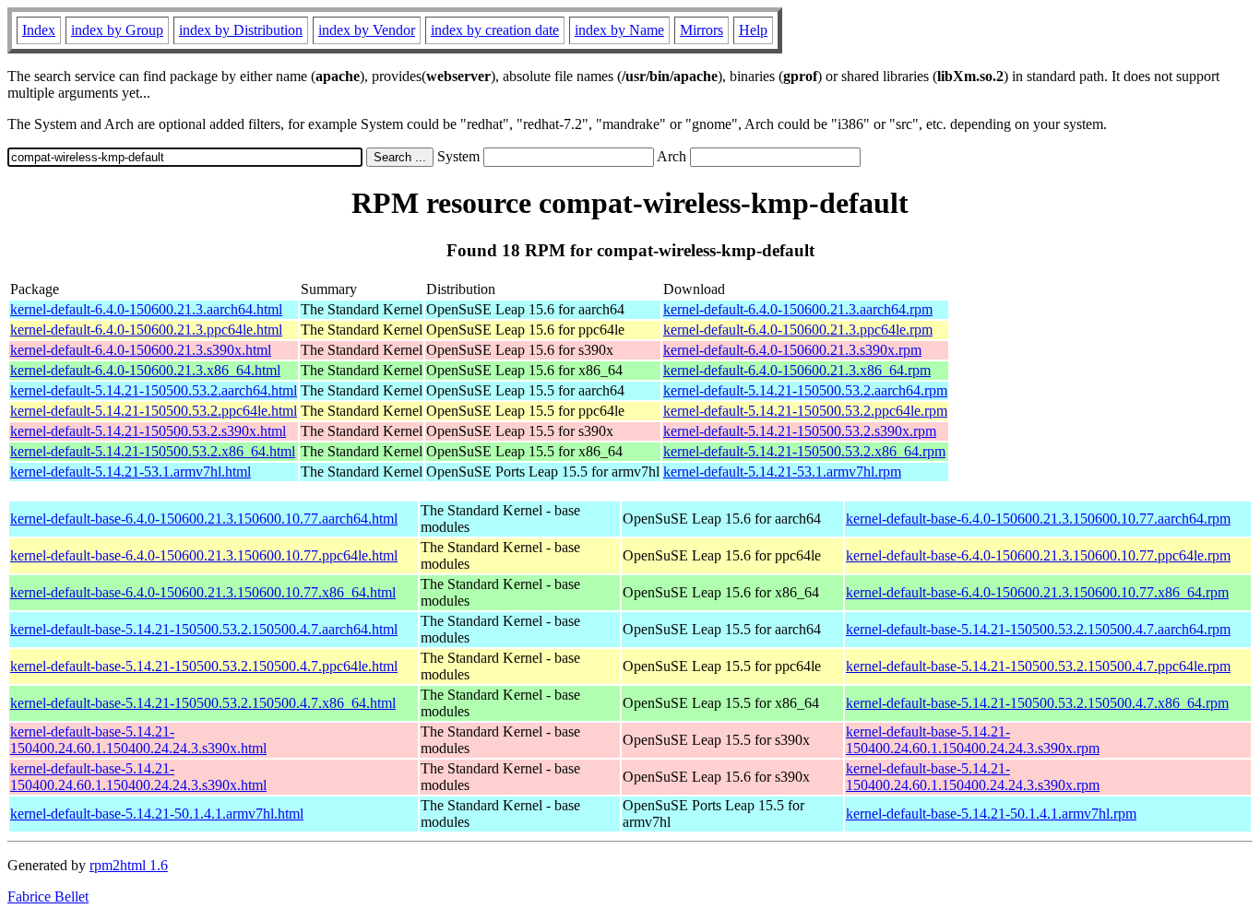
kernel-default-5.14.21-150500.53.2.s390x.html (148, 431)
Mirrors (701, 30)
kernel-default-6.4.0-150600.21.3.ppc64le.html (146, 329)
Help (753, 30)
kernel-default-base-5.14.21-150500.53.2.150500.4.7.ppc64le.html (204, 666)
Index (38, 30)
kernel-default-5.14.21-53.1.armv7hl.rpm (782, 471)
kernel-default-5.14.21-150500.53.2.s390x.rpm (799, 431)
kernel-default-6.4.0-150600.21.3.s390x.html (140, 350)
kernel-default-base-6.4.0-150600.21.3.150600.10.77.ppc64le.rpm (1038, 555)
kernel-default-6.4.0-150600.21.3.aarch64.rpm (798, 309)
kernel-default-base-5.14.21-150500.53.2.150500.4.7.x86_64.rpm (1037, 703)
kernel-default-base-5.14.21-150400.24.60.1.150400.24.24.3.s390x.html (138, 740)
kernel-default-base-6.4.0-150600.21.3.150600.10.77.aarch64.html (204, 518)
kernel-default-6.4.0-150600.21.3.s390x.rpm (792, 350)
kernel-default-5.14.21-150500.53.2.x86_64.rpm (804, 451)
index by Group (117, 30)
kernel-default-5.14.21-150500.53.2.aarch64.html (153, 390)
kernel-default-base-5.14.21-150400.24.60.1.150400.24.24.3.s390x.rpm (973, 740)
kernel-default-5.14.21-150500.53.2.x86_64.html (152, 451)
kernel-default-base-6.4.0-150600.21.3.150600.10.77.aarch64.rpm (1038, 518)
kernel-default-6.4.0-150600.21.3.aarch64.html (146, 309)
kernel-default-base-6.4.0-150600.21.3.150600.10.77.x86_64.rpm (1037, 592)
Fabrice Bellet (48, 896)
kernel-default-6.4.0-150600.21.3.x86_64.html (145, 370)
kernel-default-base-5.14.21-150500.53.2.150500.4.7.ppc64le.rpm (1038, 666)
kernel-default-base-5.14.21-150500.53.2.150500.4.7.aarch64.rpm (1038, 629)
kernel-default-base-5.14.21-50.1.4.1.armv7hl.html (156, 813)
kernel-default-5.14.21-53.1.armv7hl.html (130, 471)
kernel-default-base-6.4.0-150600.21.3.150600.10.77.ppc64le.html (204, 555)
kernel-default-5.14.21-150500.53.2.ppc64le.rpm (805, 411)
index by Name (619, 30)
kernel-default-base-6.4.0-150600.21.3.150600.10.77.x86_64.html (203, 592)
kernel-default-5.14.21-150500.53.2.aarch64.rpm (805, 390)
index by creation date (495, 30)
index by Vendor (366, 30)
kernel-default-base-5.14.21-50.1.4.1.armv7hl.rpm (991, 813)
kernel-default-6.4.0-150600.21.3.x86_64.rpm (797, 370)
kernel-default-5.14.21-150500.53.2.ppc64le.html (153, 411)
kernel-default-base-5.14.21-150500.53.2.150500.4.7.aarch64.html (204, 629)
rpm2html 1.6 (128, 865)
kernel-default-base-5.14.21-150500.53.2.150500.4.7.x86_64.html (203, 703)
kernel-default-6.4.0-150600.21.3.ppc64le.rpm (798, 329)
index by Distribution (241, 30)
